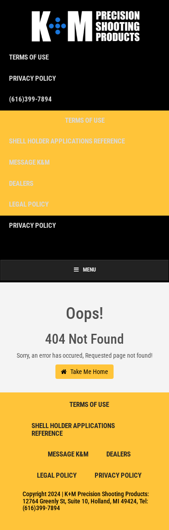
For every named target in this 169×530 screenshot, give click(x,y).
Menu (89, 270)
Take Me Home (88, 371)
